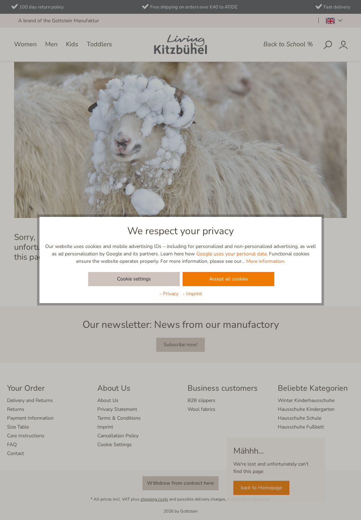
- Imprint (192, 293)
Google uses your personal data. (232, 253)
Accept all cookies (228, 279)
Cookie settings (134, 279)
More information (265, 261)
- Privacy (169, 293)
